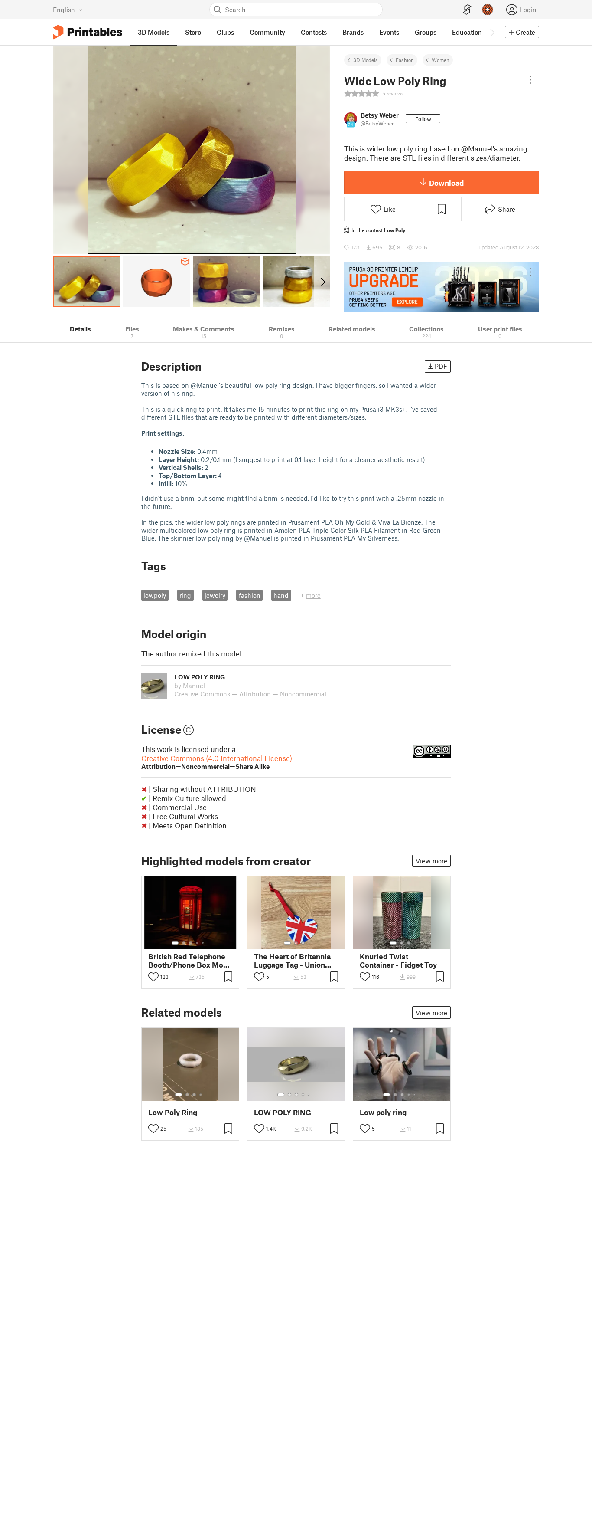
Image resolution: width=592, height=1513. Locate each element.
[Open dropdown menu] (530, 80)
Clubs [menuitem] (225, 32)
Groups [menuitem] (425, 32)
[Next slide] (322, 281)
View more (431, 861)
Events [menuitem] (389, 32)
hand (281, 595)
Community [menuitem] (267, 32)
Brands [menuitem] (353, 32)
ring (185, 595)
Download (446, 182)
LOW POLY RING (282, 1112)
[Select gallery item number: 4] (197, 943)
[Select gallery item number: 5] (203, 943)
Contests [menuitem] (314, 32)
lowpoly (154, 595)
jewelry (215, 595)
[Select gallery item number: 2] (183, 943)
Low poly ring (383, 1112)
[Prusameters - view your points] (487, 9)
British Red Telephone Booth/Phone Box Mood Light (190, 960)
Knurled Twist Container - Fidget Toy (398, 960)
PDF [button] (441, 366)
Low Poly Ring (172, 1112)
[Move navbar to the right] (492, 32)
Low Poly (394, 230)
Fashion (405, 60)
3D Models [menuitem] (153, 32)
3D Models (365, 60)
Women (440, 60)
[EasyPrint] (467, 9)
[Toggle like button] (153, 976)
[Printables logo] (87, 32)
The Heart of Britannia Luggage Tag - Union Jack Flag (292, 960)
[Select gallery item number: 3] (190, 943)
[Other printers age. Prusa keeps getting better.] (441, 287)
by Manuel (189, 685)
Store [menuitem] (193, 32)
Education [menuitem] (467, 32)
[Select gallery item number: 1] (175, 943)
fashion (249, 595)
